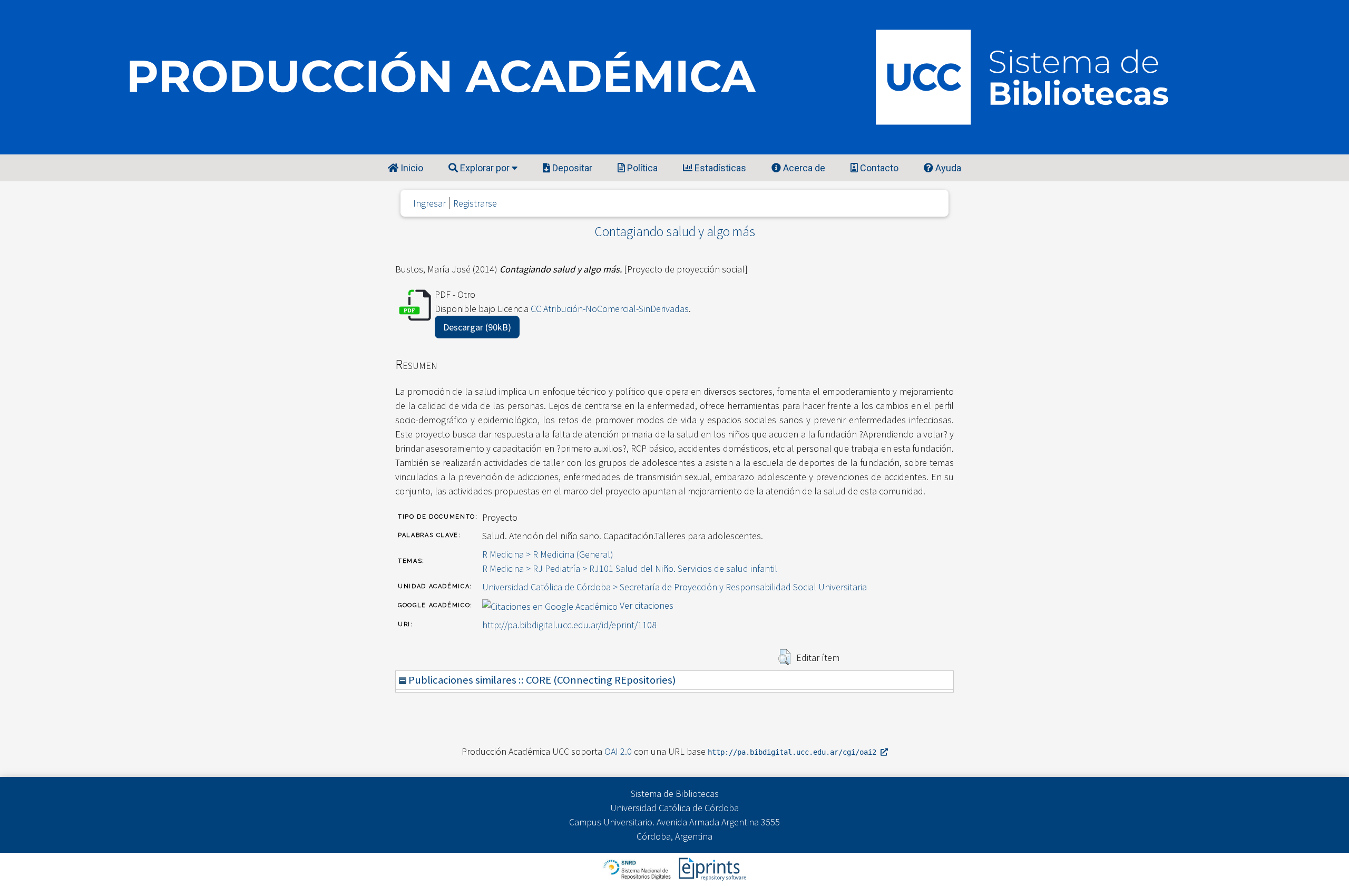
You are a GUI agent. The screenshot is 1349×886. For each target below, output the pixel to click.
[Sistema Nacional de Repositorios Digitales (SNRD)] (637, 868)
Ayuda (947, 167)
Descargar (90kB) (477, 327)
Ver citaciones (646, 605)
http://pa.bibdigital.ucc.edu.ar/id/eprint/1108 (569, 625)
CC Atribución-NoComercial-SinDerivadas (610, 309)
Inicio (410, 167)
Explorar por (485, 167)
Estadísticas (719, 167)
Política (641, 167)
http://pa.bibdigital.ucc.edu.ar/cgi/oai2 (794, 752)
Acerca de (803, 167)
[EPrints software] (711, 868)
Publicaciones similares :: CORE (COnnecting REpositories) (541, 680)
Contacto (878, 167)
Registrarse (475, 203)
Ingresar (429, 203)
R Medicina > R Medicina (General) (547, 554)
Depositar (571, 167)
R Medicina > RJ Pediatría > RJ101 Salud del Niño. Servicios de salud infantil (629, 568)
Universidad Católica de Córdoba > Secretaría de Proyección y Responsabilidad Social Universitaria (674, 587)
